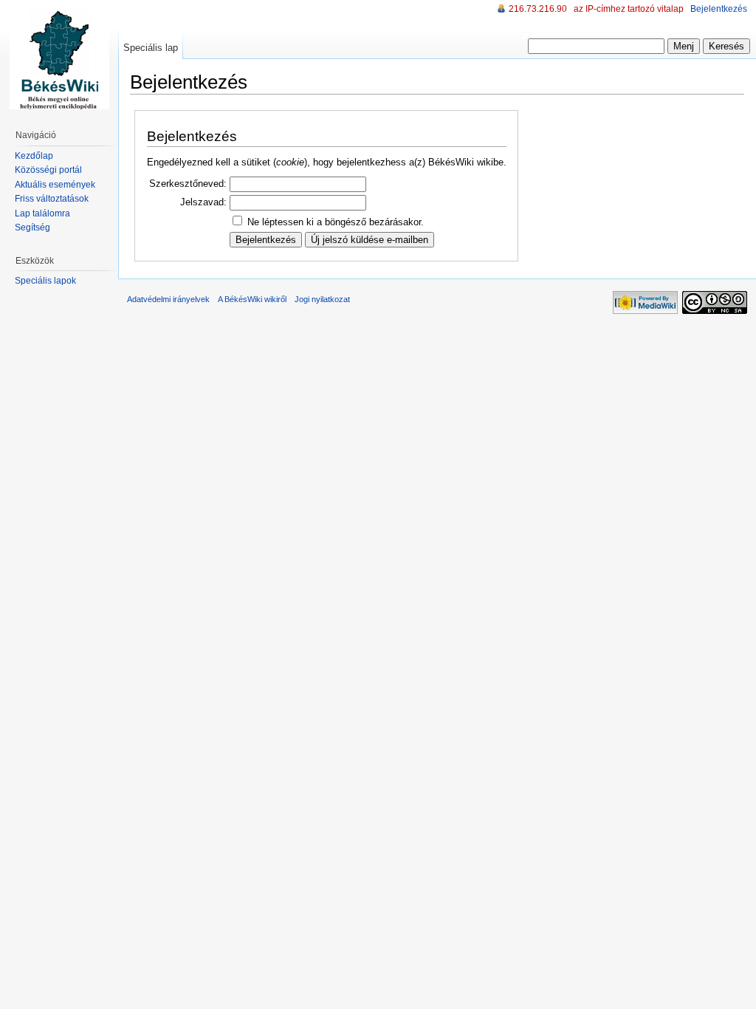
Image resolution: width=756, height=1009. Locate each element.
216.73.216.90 (538, 9)
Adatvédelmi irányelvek (168, 299)
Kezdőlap (34, 156)
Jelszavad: (203, 202)
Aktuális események (55, 184)
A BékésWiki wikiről (252, 299)
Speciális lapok (45, 281)
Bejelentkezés (718, 9)
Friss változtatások (52, 199)
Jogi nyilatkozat (322, 299)
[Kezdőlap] (59, 59)
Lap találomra (42, 213)
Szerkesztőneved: (188, 183)
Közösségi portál (48, 170)
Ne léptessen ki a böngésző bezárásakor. (335, 222)
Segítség (32, 227)
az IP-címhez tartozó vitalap (629, 9)
